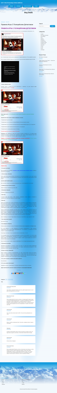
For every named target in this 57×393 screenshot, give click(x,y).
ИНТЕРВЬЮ (18, 6)
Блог (6, 279)
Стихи (42, 47)
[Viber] (21, 273)
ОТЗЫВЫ (36, 6)
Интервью (42, 40)
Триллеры (42, 49)
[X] (15, 273)
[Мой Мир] (14, 273)
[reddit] (18, 273)
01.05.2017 (9, 287)
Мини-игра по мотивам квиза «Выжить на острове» (46, 74)
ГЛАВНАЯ (11, 6)
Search (52, 26)
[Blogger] (16, 273)
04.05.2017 (9, 310)
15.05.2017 (9, 347)
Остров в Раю (43, 41)
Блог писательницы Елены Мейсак (11, 2)
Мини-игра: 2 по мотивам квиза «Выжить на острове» (47, 70)
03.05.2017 (9, 297)
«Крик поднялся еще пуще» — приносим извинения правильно (47, 61)
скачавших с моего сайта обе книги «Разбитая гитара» (22, 170)
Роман (42, 46)
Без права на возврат (44, 35)
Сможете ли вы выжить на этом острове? (45, 65)
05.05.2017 (9, 329)
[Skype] (24, 273)
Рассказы (42, 44)
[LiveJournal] (19, 273)
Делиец (42, 38)
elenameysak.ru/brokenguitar (18, 180)
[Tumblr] (20, 273)
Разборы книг (43, 43)
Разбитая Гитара (10, 279)
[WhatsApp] (23, 273)
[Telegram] (25, 273)
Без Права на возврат (43, 57)
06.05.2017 (9, 338)
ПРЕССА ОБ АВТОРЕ (27, 6)
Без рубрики (43, 36)
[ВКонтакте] (11, 273)
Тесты (42, 48)
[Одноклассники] (13, 273)
